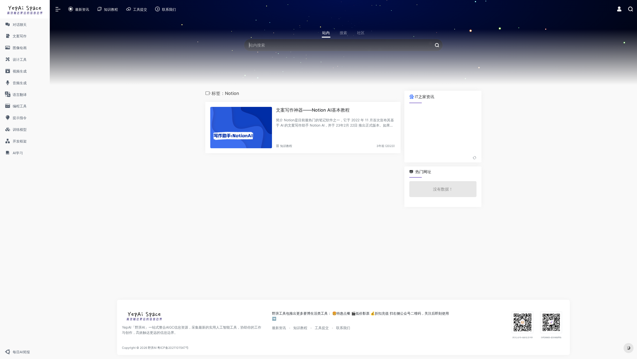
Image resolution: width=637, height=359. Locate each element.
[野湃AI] (144, 317)
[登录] (619, 9)
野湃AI (152, 348)
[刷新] (475, 158)
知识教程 (286, 146)
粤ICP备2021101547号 (173, 348)
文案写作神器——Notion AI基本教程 (313, 110)
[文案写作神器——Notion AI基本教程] (241, 127)
